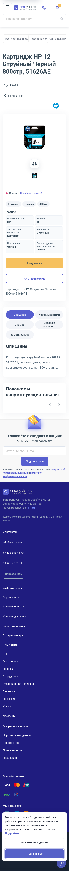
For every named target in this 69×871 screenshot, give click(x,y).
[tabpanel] (34, 358)
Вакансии (9, 691)
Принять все (35, 853)
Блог (6, 653)
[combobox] (34, 18)
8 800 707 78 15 (12, 562)
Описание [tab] (20, 314)
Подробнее (12, 833)
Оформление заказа (15, 726)
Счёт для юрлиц (34, 278)
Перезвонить (13, 573)
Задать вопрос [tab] (20, 334)
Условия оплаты (13, 606)
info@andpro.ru (12, 542)
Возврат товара (13, 635)
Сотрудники (10, 676)
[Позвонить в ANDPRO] (43, 7)
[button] (7, 7)
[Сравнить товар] (34, 163)
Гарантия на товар (14, 626)
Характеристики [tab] (49, 314)
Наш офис (9, 698)
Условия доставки (14, 616)
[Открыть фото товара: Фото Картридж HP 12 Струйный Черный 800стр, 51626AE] (34, 137)
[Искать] (61, 18)
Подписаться (35, 461)
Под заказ (34, 263)
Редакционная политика (18, 683)
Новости (8, 668)
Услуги (7, 706)
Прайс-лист (10, 757)
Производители (12, 750)
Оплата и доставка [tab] (49, 324)
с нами (32, 507)
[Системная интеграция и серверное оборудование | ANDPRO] (25, 7)
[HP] (56, 106)
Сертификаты (11, 597)
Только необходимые (34, 842)
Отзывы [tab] (20, 324)
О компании (10, 661)
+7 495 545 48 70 (13, 552)
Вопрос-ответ (11, 742)
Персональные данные (17, 735)
